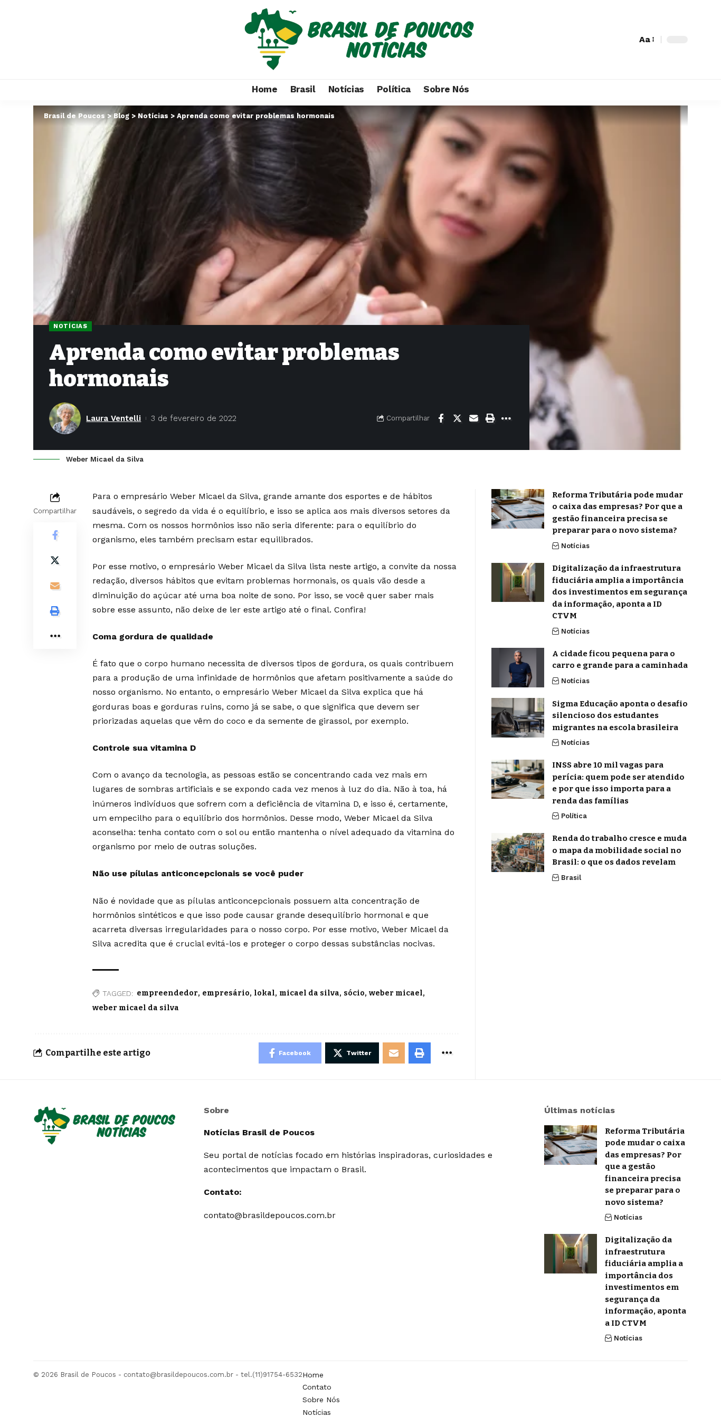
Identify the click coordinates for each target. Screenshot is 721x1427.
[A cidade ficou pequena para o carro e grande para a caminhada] (517, 667)
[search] (626, 39)
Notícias (70, 326)
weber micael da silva (135, 1007)
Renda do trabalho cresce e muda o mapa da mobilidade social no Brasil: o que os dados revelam (619, 850)
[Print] (489, 418)
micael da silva (309, 993)
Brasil (571, 878)
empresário (226, 993)
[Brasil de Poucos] (360, 39)
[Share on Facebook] (440, 418)
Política (574, 816)
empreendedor (167, 993)
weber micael (396, 993)
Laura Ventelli (113, 418)
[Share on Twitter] (457, 418)
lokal (264, 993)
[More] (506, 418)
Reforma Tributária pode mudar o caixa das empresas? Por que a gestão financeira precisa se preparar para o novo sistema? (645, 1166)
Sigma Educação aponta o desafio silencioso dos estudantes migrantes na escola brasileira (620, 715)
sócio (354, 993)
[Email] (473, 418)
